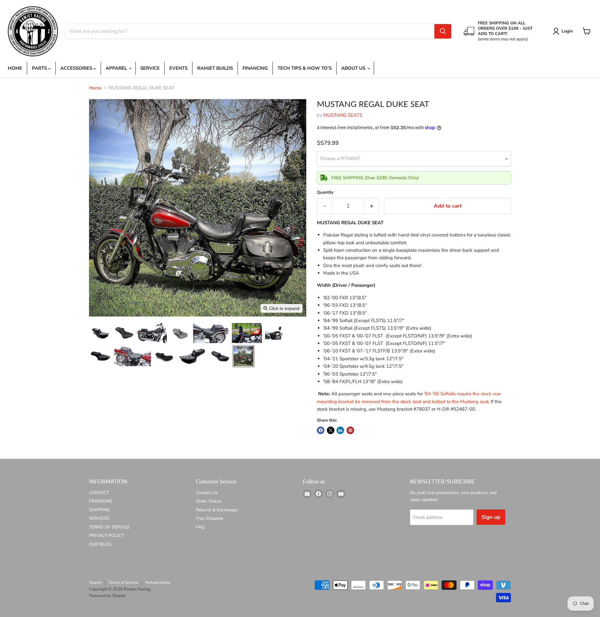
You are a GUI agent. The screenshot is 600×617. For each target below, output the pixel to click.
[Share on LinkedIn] (340, 430)
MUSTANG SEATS (342, 115)
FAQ (200, 527)
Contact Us (207, 493)
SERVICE (150, 68)
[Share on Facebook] (320, 430)
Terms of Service (123, 582)
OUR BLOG (100, 544)
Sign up (491, 517)
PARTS (40, 68)
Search (95, 582)
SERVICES (99, 518)
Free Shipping (209, 518)
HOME (15, 68)
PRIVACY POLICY (106, 536)
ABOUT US (354, 68)
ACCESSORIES (76, 68)
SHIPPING (99, 510)
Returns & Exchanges (217, 510)
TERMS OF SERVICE (109, 527)
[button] (564, 31)
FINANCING (255, 68)
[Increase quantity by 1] (372, 206)
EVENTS (178, 68)
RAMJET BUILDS (215, 68)
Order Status (208, 501)
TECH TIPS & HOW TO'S (305, 68)
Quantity (325, 192)
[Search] (442, 31)
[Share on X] (330, 430)
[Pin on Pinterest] (350, 430)
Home (95, 88)
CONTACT (99, 493)
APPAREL (117, 68)
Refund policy (157, 582)
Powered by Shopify (107, 596)
